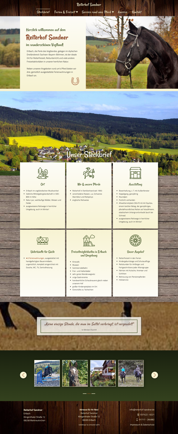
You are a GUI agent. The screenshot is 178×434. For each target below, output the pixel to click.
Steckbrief (43, 12)
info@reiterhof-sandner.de (142, 409)
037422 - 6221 (146, 414)
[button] (23, 375)
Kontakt (136, 12)
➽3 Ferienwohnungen (35, 258)
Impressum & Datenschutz (142, 424)
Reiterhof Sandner (89, 4)
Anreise (122, 12)
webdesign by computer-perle (89, 424)
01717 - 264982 (146, 419)
